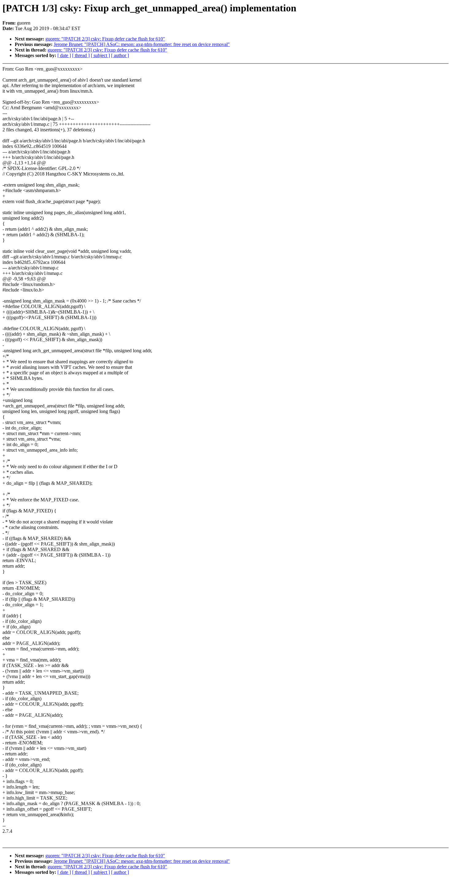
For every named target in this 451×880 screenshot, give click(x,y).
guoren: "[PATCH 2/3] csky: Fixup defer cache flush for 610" (105, 38)
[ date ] (64, 55)
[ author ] (120, 55)
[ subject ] (100, 55)
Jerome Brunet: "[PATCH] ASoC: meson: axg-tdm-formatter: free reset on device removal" (142, 44)
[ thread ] (81, 55)
